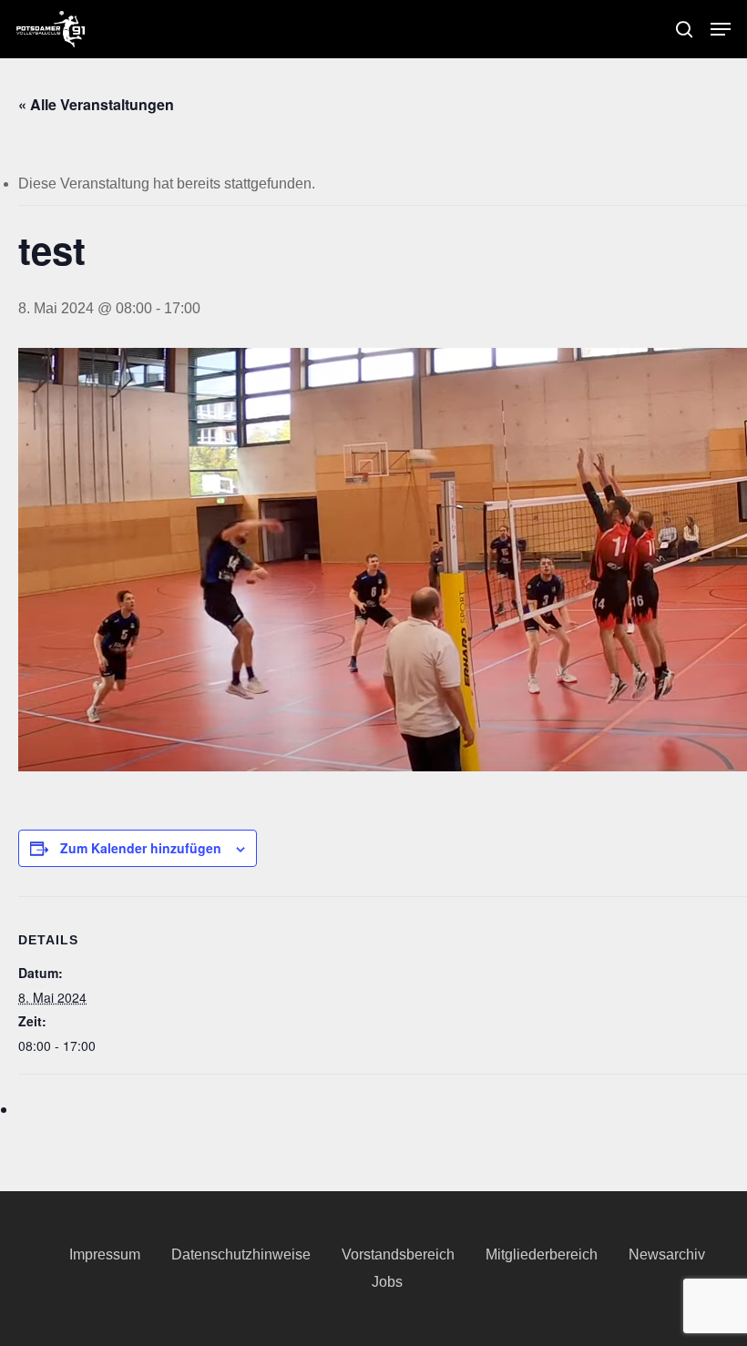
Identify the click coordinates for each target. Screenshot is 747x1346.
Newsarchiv (667, 1254)
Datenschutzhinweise (241, 1254)
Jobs (387, 1282)
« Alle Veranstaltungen (96, 104)
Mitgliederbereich (542, 1254)
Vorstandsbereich (398, 1254)
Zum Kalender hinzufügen (140, 848)
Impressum (104, 1254)
